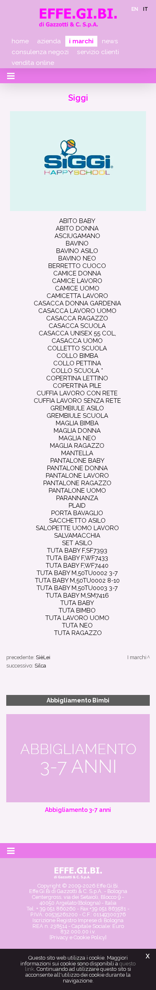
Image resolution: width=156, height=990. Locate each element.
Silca (40, 665)
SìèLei (43, 657)
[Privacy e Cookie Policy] (78, 937)
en (134, 9)
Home (20, 41)
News (110, 41)
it (145, 9)
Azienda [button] (49, 41)
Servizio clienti (98, 52)
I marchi (81, 41)
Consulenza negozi (40, 52)
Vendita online (33, 63)
